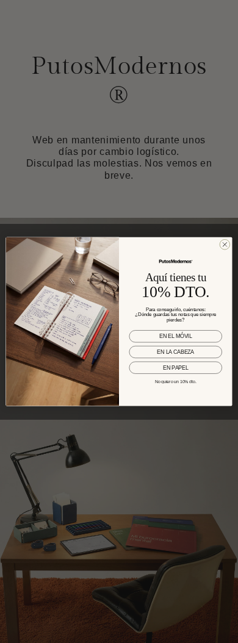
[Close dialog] (225, 244)
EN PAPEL (175, 368)
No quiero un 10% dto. (176, 381)
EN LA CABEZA (175, 352)
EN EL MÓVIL (175, 337)
